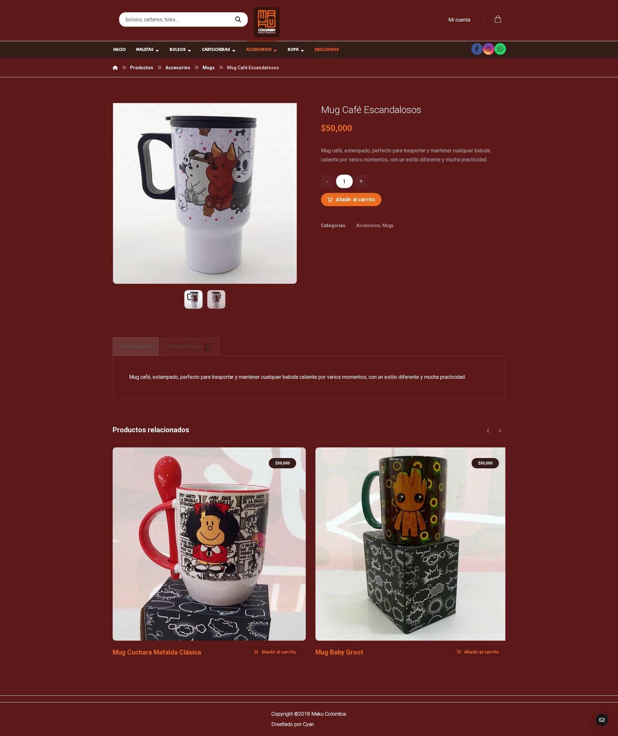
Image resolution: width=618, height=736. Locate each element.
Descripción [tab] (136, 346)
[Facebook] (477, 49)
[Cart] (498, 18)
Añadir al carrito (355, 199)
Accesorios (368, 225)
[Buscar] (239, 20)
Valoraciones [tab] (189, 346)
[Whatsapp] (500, 49)
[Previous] (488, 430)
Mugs (388, 225)
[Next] (499, 430)
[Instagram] (488, 49)
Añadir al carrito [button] (278, 652)
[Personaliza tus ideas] (266, 22)
